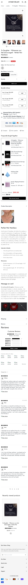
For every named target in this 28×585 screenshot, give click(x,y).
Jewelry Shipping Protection (17, 181)
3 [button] (14, 489)
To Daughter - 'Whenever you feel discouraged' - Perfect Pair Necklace (11, 524)
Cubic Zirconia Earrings (16, 151)
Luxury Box (13, 74)
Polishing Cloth (14, 171)
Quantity (3, 79)
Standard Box (5, 74)
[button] (4, 57)
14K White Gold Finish (2, 68)
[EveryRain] (14, 2)
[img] (4, 376)
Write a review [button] (14, 348)
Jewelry (8, 6)
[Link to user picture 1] (4, 394)
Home (2, 6)
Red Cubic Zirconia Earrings (18, 161)
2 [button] (12, 489)
